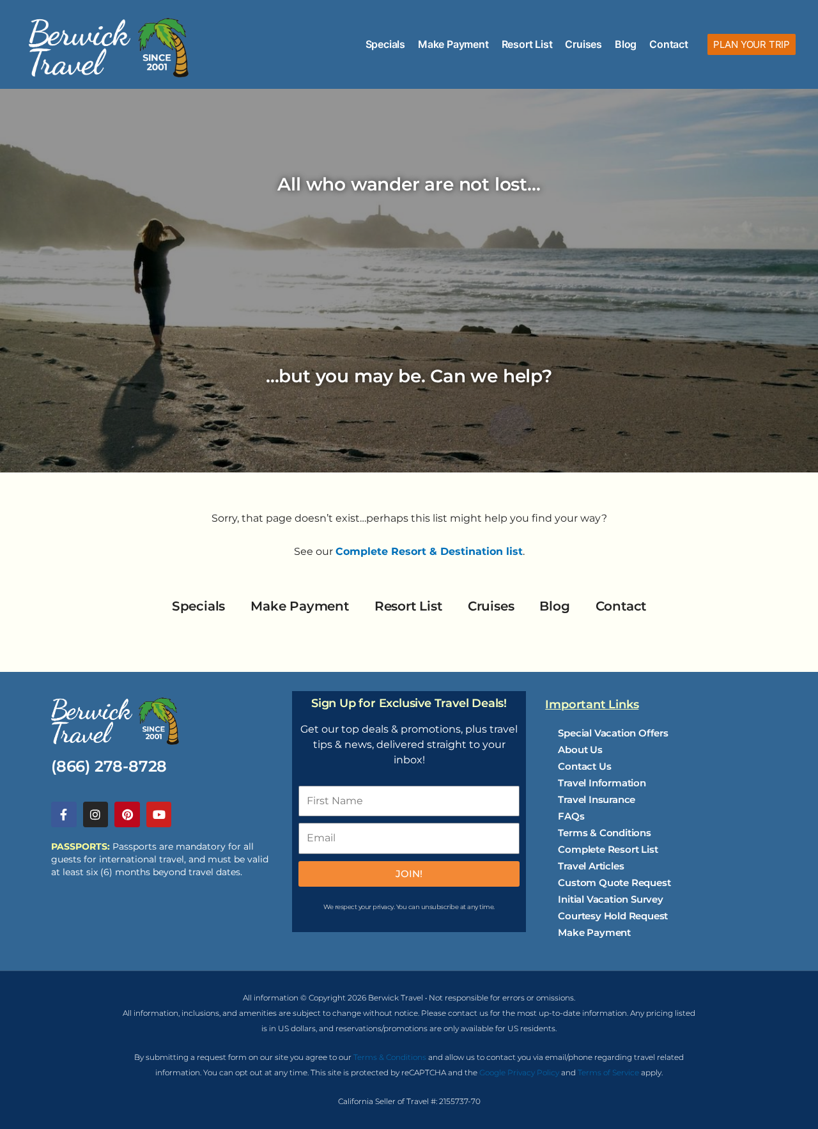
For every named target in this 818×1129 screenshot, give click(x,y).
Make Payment (453, 44)
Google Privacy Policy (519, 1072)
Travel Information (601, 783)
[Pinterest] (127, 814)
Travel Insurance (596, 799)
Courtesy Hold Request (613, 916)
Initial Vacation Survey (610, 899)
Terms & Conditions (604, 833)
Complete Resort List (608, 849)
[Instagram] (96, 814)
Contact (668, 44)
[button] (751, 44)
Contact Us (584, 766)
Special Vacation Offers (613, 733)
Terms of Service (608, 1072)
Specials (385, 44)
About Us (580, 750)
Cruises (583, 44)
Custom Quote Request (614, 882)
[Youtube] (159, 814)
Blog (626, 44)
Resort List (527, 44)
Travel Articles (591, 866)
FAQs (571, 816)
